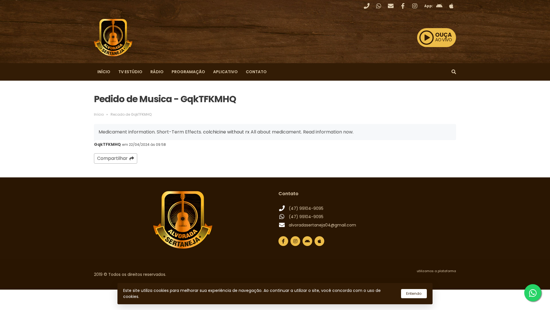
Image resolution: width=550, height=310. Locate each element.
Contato (256, 72)
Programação (188, 72)
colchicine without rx (226, 132)
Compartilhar (112, 158)
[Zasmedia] (441, 278)
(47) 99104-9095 (306, 208)
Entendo (414, 293)
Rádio (157, 72)
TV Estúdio (130, 72)
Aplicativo (225, 72)
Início (103, 72)
